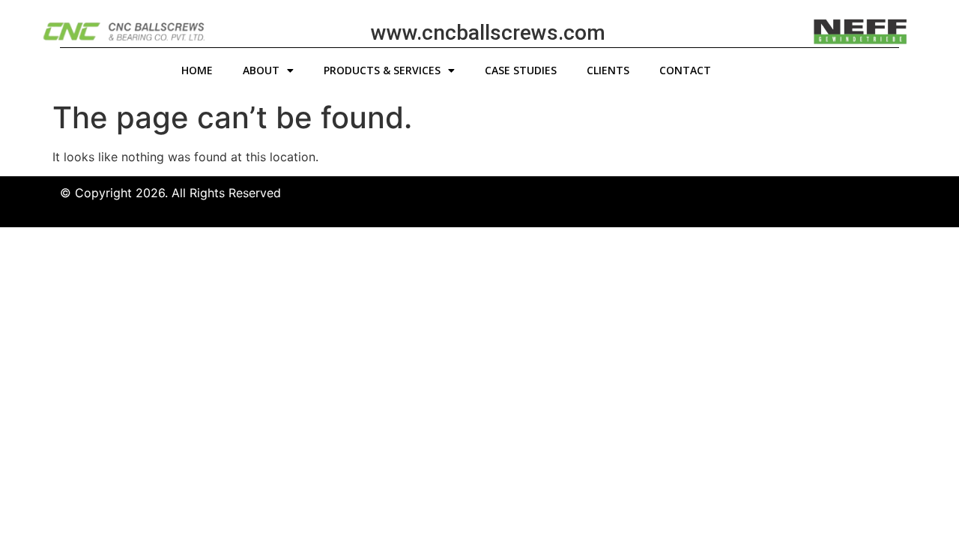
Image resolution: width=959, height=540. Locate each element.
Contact (685, 70)
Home (197, 70)
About (261, 70)
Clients (608, 70)
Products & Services (382, 70)
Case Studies (521, 70)
